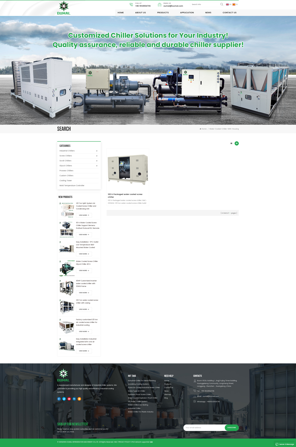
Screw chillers (66, 155)
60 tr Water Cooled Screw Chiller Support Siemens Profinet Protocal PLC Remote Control (87, 225)
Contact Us (229, 12)
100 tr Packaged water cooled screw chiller (125, 195)
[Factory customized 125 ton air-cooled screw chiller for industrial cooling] (67, 326)
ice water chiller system (137, 401)
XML (115, 442)
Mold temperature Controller (72, 185)
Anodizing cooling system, (138, 384)
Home (121, 12)
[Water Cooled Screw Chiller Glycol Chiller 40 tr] (67, 268)
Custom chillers (66, 175)
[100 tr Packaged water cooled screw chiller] (128, 169)
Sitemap (167, 394)
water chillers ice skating (138, 405)
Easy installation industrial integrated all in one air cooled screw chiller (86, 342)
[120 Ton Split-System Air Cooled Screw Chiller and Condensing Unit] (67, 210)
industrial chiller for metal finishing (142, 380)
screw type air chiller (136, 391)
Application (187, 12)
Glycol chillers (66, 165)
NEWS (208, 12)
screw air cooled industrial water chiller (144, 387)
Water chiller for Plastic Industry (140, 412)
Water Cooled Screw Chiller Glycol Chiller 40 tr (87, 262)
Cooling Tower (66, 180)
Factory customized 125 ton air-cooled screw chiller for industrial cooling (87, 322)
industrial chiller (134, 408)
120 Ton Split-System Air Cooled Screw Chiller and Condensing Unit (86, 206)
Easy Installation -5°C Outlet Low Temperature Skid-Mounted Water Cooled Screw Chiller (87, 245)
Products (163, 12)
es (237, 4)
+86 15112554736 (143, 6)
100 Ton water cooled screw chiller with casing (87, 301)
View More (83, 215)
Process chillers (66, 170)
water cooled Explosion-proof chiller (142, 398)
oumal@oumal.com (173, 6)
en (230, 4)
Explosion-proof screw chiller (139, 394)
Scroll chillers (65, 160)
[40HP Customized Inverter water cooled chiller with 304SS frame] (67, 287)
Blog (166, 398)
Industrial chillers (67, 150)
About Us (140, 12)
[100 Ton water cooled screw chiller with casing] (67, 307)
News (166, 391)
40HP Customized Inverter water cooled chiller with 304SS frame (86, 283)
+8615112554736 (213, 401)
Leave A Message (286, 444)
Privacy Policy (124, 442)
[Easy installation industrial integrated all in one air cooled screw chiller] (67, 346)
